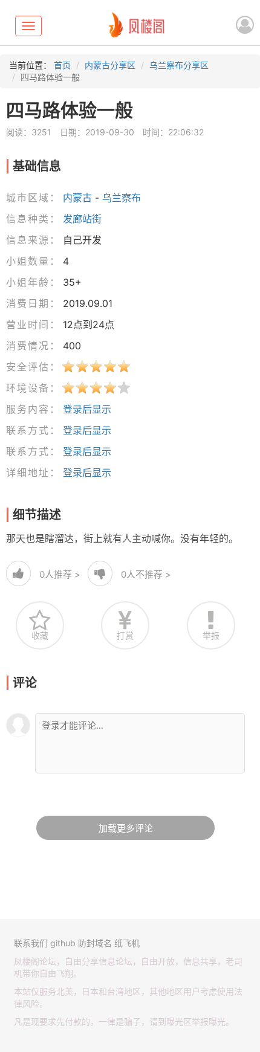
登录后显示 (87, 409)
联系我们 (31, 943)
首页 (62, 65)
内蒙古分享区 (110, 65)
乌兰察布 (121, 198)
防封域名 (95, 943)
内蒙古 (77, 198)
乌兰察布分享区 (179, 65)
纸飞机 (127, 943)
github (63, 943)
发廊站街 (82, 219)
